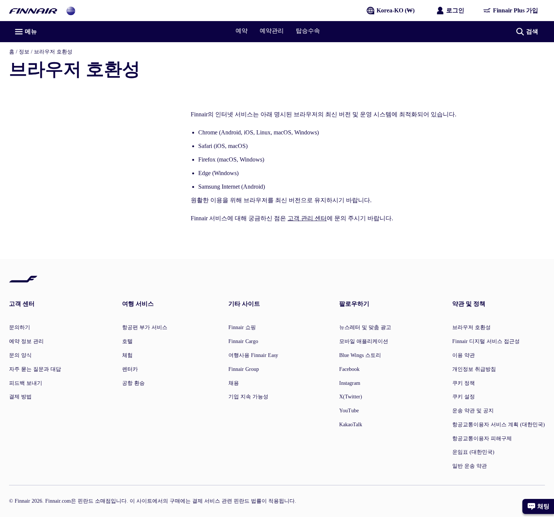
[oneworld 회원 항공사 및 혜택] (70, 10)
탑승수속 (308, 30)
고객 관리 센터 (307, 218)
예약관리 (272, 30)
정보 (24, 52)
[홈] (33, 10)
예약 (242, 30)
